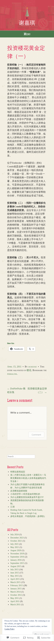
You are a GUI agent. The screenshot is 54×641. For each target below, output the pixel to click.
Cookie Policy (9, 629)
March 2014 (15, 592)
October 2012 (16, 595)
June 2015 (14, 573)
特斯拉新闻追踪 (17, 472)
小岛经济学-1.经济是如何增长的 (25, 494)
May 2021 (14, 547)
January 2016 (16, 560)
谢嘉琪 (27, 22)
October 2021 (16, 541)
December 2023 (17, 538)
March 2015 (15, 582)
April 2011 (15, 601)
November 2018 (17, 553)
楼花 (29, 370)
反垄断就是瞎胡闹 (18, 491)
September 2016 (17, 557)
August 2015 (15, 566)
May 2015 (14, 576)
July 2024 (14, 534)
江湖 (12, 507)
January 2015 (16, 588)
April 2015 (15, 579)
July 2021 (14, 544)
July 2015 (14, 569)
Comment (36, 434)
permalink (12, 374)
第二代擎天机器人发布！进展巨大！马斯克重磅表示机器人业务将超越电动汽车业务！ (28, 478)
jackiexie (32, 366)
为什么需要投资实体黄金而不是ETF (27, 497)
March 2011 (15, 604)
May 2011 (14, 598)
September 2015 (17, 563)
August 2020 (15, 550)
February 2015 (16, 585)
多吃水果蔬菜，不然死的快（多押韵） (28, 516)
